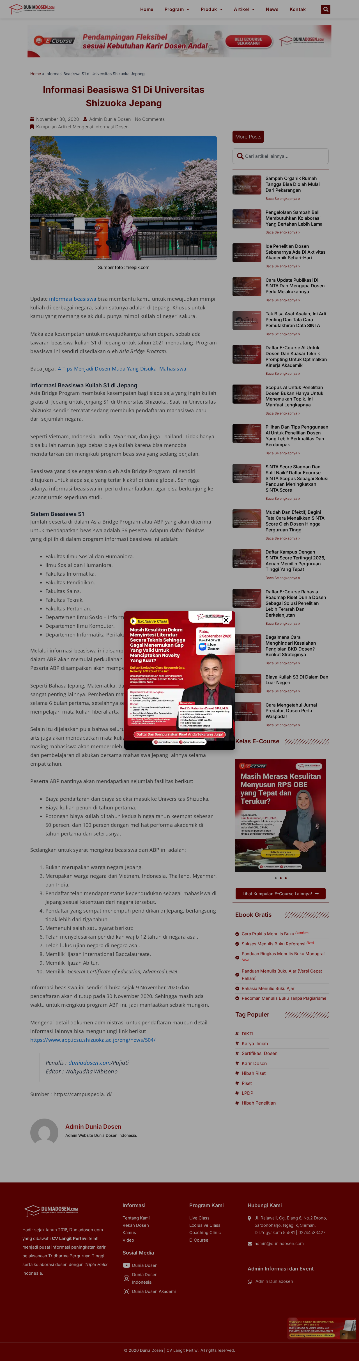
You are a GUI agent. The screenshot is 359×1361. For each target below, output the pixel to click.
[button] (226, 620)
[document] (179, 680)
